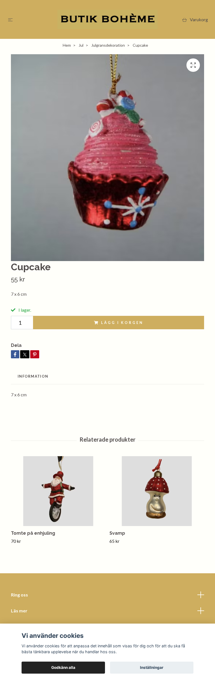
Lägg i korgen (122, 322)
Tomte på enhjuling (33, 533)
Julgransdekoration (108, 45)
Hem (67, 45)
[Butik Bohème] (107, 19)
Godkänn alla (63, 667)
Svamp (117, 533)
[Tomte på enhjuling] (58, 491)
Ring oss (19, 594)
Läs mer (19, 610)
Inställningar (151, 667)
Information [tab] (33, 376)
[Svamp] (156, 491)
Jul (81, 45)
